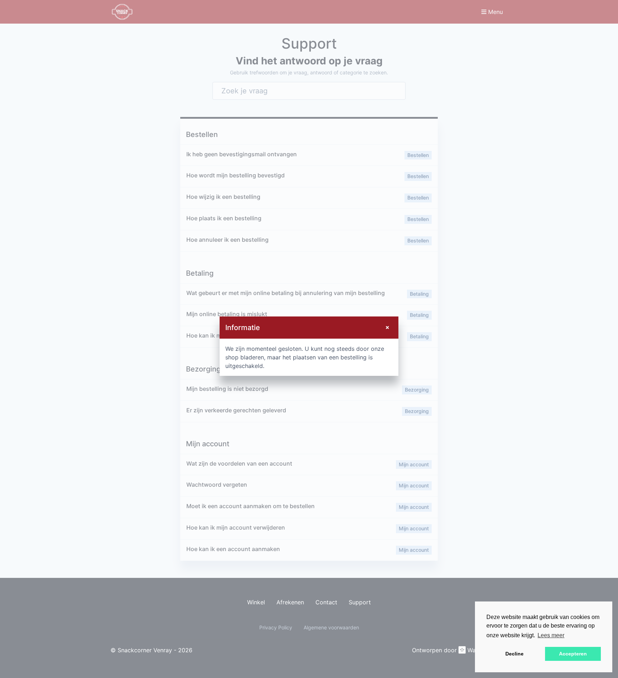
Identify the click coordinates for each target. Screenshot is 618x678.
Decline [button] (514, 654)
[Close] (387, 327)
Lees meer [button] (551, 635)
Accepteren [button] (573, 654)
